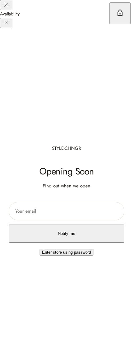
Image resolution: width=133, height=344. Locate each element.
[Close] (6, 5)
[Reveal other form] (120, 13)
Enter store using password (66, 252)
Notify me (66, 233)
